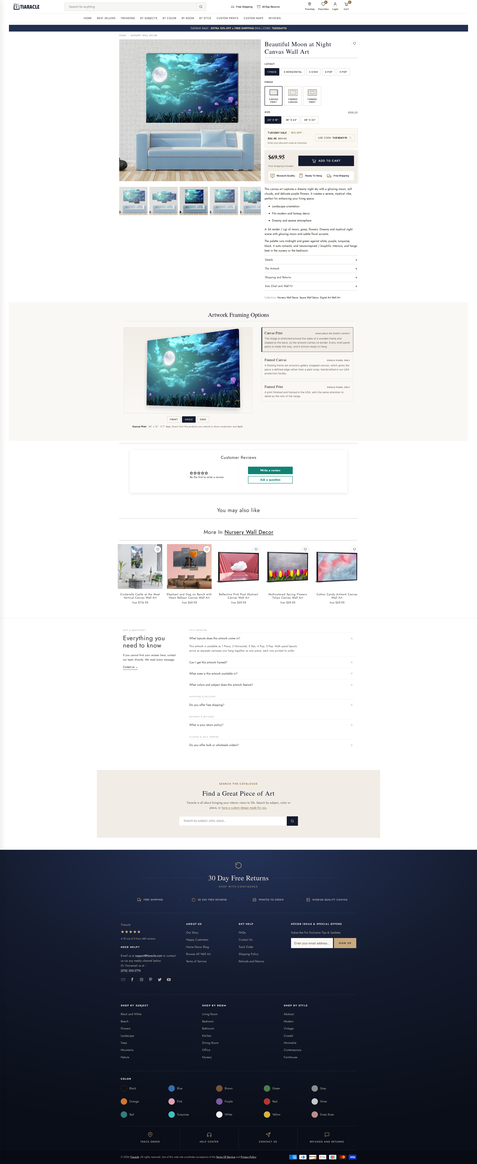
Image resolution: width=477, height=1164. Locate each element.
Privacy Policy (248, 1157)
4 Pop (328, 72)
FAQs (242, 932)
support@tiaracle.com (148, 956)
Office (206, 1050)
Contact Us (245, 939)
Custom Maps (253, 18)
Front (174, 419)
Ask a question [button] (270, 480)
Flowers (125, 1028)
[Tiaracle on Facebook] (132, 980)
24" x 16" (273, 119)
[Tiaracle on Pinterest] (150, 980)
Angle (189, 419)
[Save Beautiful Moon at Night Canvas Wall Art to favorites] (354, 43)
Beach (124, 1021)
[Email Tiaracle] (123, 980)
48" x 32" (310, 119)
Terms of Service (196, 961)
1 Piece (272, 72)
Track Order (246, 947)
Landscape (127, 1036)
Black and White (131, 1014)
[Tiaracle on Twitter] (159, 980)
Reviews (275, 18)
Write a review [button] (270, 470)
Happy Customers (197, 939)
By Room (188, 18)
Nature (125, 1057)
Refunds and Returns (251, 961)
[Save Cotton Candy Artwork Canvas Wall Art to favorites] (354, 549)
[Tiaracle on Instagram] (141, 980)
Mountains (127, 1050)
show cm (353, 112)
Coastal (288, 1036)
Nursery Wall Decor (144, 35)
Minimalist (290, 1043)
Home (88, 18)
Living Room (210, 1014)
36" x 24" (291, 119)
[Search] (201, 7)
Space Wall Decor (309, 297)
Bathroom (208, 1028)
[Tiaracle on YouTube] (168, 980)
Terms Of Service (225, 1157)
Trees (124, 1043)
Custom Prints (227, 18)
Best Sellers (106, 18)
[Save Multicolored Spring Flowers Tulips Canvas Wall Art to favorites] (305, 549)
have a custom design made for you (244, 808)
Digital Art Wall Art (330, 297)
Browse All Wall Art (198, 954)
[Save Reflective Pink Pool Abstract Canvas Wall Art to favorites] (256, 549)
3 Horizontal (293, 72)
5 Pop (343, 72)
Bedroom (208, 1021)
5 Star (313, 72)
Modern (288, 1021)
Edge (203, 419)
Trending (128, 18)
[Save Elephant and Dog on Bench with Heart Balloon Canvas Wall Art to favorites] (206, 549)
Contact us (130, 667)
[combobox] (130, 7)
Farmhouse (290, 1057)
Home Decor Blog (197, 947)
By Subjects (148, 18)
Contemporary (292, 1050)
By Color (169, 18)
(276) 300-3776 (131, 970)
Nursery (207, 1057)
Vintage (288, 1028)
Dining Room (210, 1043)
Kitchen (206, 1036)
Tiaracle (134, 1157)
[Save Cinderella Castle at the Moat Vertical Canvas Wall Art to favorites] (157, 549)
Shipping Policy (248, 954)
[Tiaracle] (26, 7)
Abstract (289, 1014)
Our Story (192, 932)
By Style (205, 18)
